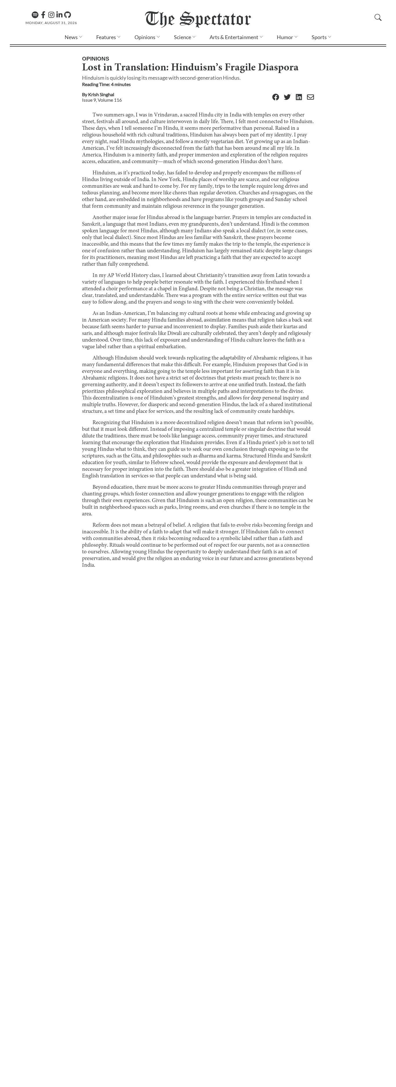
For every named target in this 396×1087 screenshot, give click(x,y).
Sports (319, 37)
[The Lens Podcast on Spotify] (35, 14)
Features (106, 37)
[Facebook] (43, 14)
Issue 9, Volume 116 (102, 100)
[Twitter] (287, 97)
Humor (285, 37)
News (71, 37)
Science (182, 37)
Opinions (145, 37)
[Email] (310, 97)
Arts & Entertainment (234, 37)
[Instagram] (51, 14)
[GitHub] (67, 14)
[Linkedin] (59, 14)
